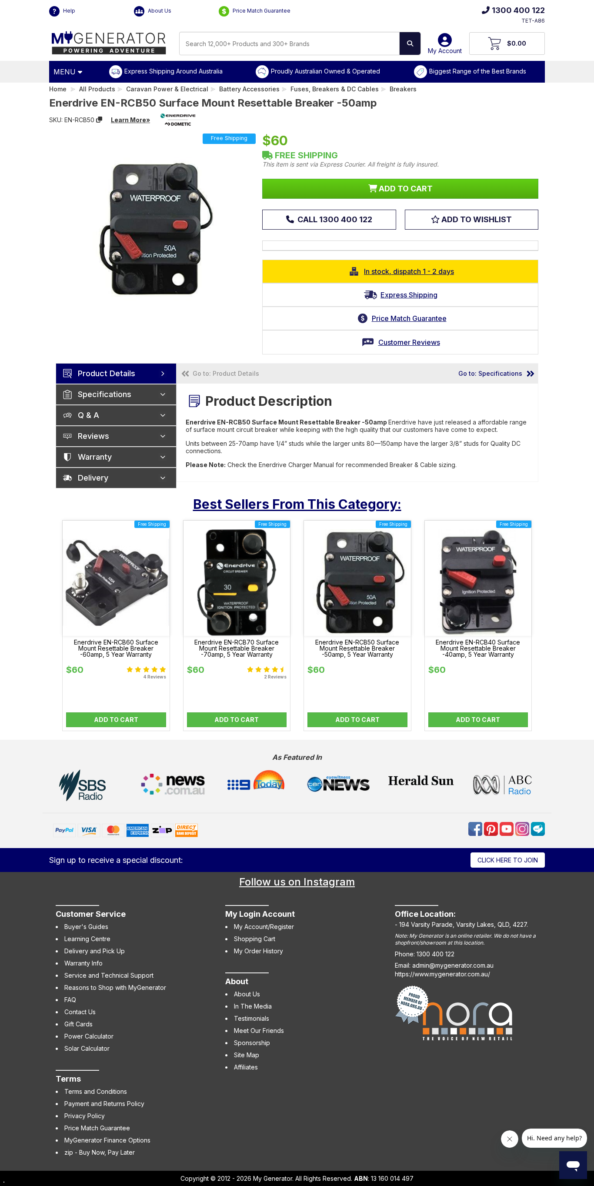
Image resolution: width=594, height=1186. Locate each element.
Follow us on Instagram (297, 881)
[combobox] (289, 43)
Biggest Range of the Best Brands (477, 71)
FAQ (70, 999)
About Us (159, 10)
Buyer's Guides (86, 926)
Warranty (95, 456)
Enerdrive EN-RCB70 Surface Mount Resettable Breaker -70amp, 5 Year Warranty (236, 648)
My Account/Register (264, 926)
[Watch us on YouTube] (507, 828)
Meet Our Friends (259, 1030)
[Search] (410, 43)
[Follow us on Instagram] (523, 828)
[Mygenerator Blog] (538, 828)
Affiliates (246, 1067)
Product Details (106, 373)
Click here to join (507, 860)
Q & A (88, 415)
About (236, 981)
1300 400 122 (518, 10)
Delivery (93, 477)
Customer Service (91, 914)
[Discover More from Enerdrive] (177, 119)
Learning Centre (87, 938)
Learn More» (130, 120)
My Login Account (260, 914)
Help (68, 10)
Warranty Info (83, 963)
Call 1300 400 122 (334, 219)
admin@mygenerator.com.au (453, 965)
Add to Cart (116, 719)
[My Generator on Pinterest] (492, 828)
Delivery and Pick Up (94, 951)
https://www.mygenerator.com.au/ (442, 974)
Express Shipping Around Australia (173, 71)
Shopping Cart (254, 938)
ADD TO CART (405, 188)
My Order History (258, 951)
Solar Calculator (87, 1048)
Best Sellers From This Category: (297, 504)
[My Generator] (109, 40)
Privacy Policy (84, 1115)
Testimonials (251, 1018)
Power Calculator (88, 1036)
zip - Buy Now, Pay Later (99, 1152)
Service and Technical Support (109, 975)
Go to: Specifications (490, 373)
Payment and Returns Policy (104, 1103)
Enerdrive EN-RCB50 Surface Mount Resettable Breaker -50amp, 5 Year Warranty (357, 648)
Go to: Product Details (226, 373)
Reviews (93, 436)
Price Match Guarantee (260, 10)
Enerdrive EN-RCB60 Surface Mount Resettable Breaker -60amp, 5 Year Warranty (116, 648)
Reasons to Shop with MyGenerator (115, 987)
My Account (445, 50)
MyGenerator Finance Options (107, 1140)
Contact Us (80, 1012)
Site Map (246, 1055)
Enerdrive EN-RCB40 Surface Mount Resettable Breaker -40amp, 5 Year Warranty (478, 648)
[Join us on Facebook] (476, 828)
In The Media (253, 1006)
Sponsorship (252, 1042)
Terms (68, 1078)
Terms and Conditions (95, 1091)
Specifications (104, 394)
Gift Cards (78, 1024)
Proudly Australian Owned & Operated (325, 71)
